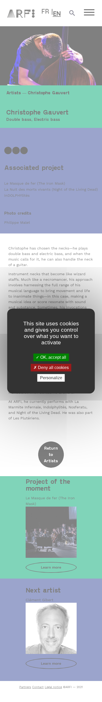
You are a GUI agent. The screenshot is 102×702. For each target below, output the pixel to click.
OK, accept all (52, 357)
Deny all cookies (53, 367)
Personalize (51, 378)
